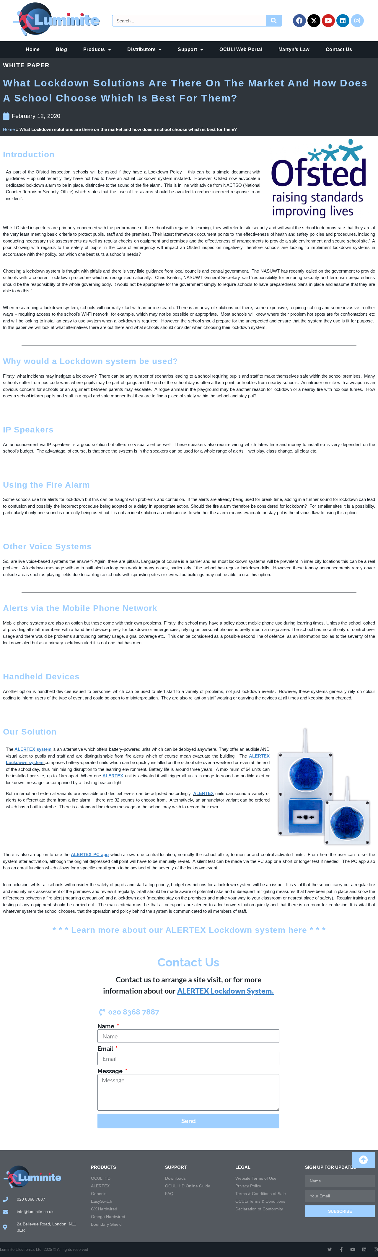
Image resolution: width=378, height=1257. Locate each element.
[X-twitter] (313, 20)
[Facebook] (299, 20)
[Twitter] (330, 1249)
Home (33, 49)
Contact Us (339, 49)
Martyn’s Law (293, 49)
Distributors (141, 49)
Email (105, 1049)
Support (187, 49)
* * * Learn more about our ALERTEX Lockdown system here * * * (189, 930)
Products (94, 49)
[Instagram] (357, 20)
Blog (61, 49)
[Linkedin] (342, 20)
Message (110, 1071)
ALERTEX (203, 793)
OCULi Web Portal (240, 49)
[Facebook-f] (341, 1249)
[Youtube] (328, 20)
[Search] (273, 20)
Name (106, 1026)
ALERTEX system (32, 749)
